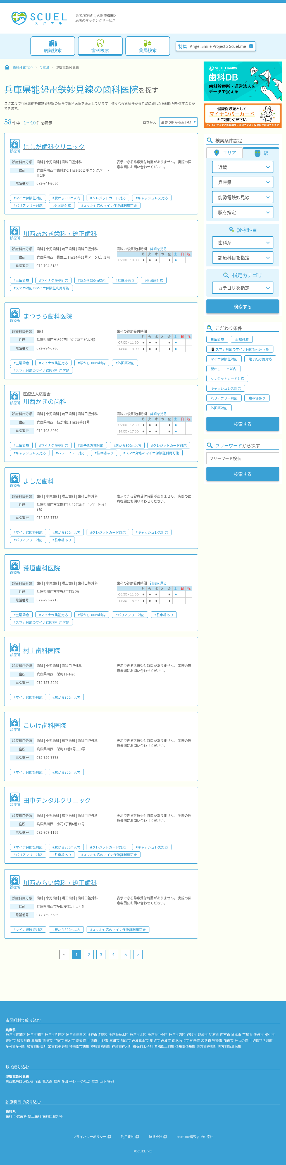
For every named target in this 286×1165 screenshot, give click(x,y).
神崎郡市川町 (79, 1046)
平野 (72, 1081)
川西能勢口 (14, 1081)
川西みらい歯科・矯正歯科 (60, 882)
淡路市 (206, 1040)
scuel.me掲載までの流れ (195, 1136)
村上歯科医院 (41, 650)
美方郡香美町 (207, 1046)
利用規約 (127, 1136)
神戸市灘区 (35, 1034)
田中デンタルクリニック (57, 799)
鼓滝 (57, 1081)
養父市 (155, 1040)
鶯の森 (47, 1081)
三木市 (70, 1040)
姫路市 (192, 1034)
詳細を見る (158, 248)
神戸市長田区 (76, 1034)
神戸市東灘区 (16, 1034)
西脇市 (47, 1040)
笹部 (110, 1081)
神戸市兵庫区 (55, 1034)
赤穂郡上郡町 (164, 1046)
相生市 (270, 1034)
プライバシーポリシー (89, 1136)
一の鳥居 (83, 1081)
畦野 (95, 1081)
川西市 (92, 1040)
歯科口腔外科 (52, 1116)
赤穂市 (36, 1040)
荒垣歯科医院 (41, 567)
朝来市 (195, 1040)
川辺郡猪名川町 (261, 1040)
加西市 (126, 1040)
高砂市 (81, 1040)
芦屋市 (247, 1034)
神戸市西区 (177, 1034)
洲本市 (236, 1034)
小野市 (103, 1040)
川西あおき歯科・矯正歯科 (60, 233)
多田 (64, 1081)
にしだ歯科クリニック (54, 146)
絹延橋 (28, 1081)
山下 (102, 1081)
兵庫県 (44, 67)
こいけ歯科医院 (44, 724)
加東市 (228, 1040)
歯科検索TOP (23, 67)
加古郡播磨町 (58, 1046)
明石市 (214, 1034)
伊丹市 (259, 1034)
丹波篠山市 (140, 1040)
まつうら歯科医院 (47, 315)
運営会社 (155, 1136)
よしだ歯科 (38, 480)
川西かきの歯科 (44, 400)
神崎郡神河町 (122, 1046)
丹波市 (166, 1040)
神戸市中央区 (157, 1034)
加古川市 (23, 1040)
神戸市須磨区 (97, 1034)
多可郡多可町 (16, 1046)
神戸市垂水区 (118, 1034)
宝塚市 (59, 1040)
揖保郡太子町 (143, 1046)
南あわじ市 (180, 1040)
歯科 (9, 1116)
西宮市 (225, 1034)
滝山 (38, 1081)
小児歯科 (20, 1116)
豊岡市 (11, 1040)
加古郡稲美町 (37, 1046)
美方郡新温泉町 (229, 1046)
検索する (243, 306)
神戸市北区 (138, 1034)
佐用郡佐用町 (185, 1046)
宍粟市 (217, 1040)
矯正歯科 (34, 1116)
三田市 (114, 1040)
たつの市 (241, 1040)
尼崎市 (203, 1034)
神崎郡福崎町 (100, 1046)
